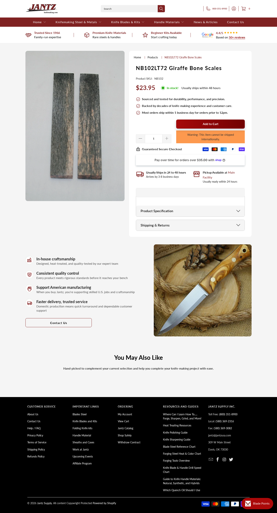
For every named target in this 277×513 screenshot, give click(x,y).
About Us (32, 414)
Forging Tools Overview (176, 460)
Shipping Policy (36, 449)
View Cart (123, 421)
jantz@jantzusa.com (219, 435)
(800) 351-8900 (228, 414)
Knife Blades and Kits (85, 421)
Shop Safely (125, 435)
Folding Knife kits (82, 428)
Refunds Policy (35, 456)
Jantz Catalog (125, 428)
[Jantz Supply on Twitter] (231, 459)
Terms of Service (36, 442)
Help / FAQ (34, 428)
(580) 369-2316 (225, 421)
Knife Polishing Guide (175, 432)
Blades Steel (79, 414)
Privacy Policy (35, 435)
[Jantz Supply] (41, 9)
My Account (125, 414)
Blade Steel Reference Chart (179, 446)
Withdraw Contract (129, 442)
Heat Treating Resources (177, 425)
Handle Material (82, 435)
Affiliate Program (82, 463)
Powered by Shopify (104, 503)
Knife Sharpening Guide (176, 439)
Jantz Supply (44, 503)
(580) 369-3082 (223, 428)
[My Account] (232, 8)
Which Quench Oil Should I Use (181, 490)
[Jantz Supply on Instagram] (224, 459)
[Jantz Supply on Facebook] (218, 459)
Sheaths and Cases (83, 442)
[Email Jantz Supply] (211, 459)
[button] (39, 22)
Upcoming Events (83, 456)
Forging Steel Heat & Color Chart (182, 453)
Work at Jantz (81, 449)
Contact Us (58, 323)
